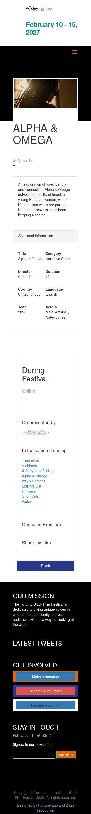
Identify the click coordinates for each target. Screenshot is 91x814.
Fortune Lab (48, 805)
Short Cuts (30, 496)
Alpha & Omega (34, 475)
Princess (29, 491)
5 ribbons (29, 465)
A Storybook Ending (38, 470)
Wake (26, 501)
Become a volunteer (46, 690)
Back (45, 566)
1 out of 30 (30, 460)
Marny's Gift (31, 486)
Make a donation (45, 676)
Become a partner (45, 705)
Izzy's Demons (33, 480)
